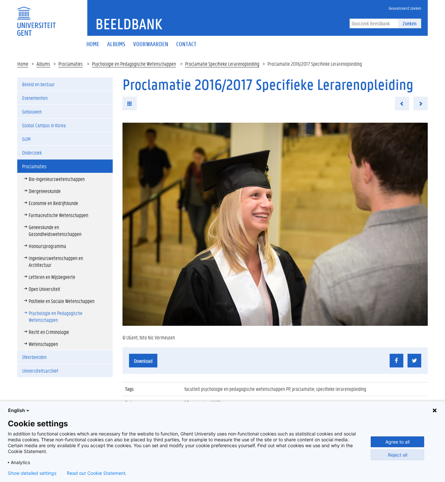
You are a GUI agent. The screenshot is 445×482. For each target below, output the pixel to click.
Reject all (397, 455)
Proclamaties (70, 63)
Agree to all (397, 442)
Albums (43, 63)
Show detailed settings (32, 473)
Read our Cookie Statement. (97, 473)
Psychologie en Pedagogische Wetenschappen (134, 63)
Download (143, 360)
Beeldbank (128, 24)
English (16, 410)
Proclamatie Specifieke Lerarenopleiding (222, 63)
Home (22, 63)
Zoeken (409, 23)
